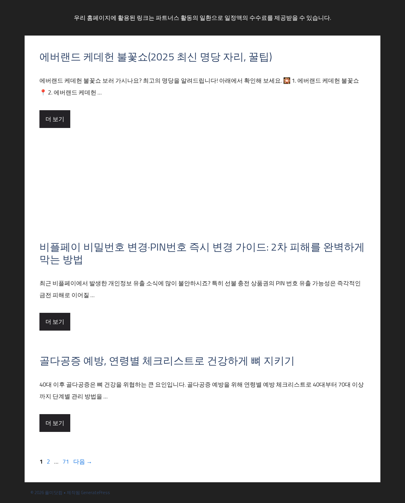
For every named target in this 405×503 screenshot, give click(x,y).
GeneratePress (95, 492)
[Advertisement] (202, 172)
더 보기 (54, 119)
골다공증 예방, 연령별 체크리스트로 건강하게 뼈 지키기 (167, 361)
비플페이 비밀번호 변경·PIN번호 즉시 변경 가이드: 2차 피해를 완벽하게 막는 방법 (202, 253)
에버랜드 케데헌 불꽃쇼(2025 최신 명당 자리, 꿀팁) (155, 57)
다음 (82, 461)
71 (65, 461)
